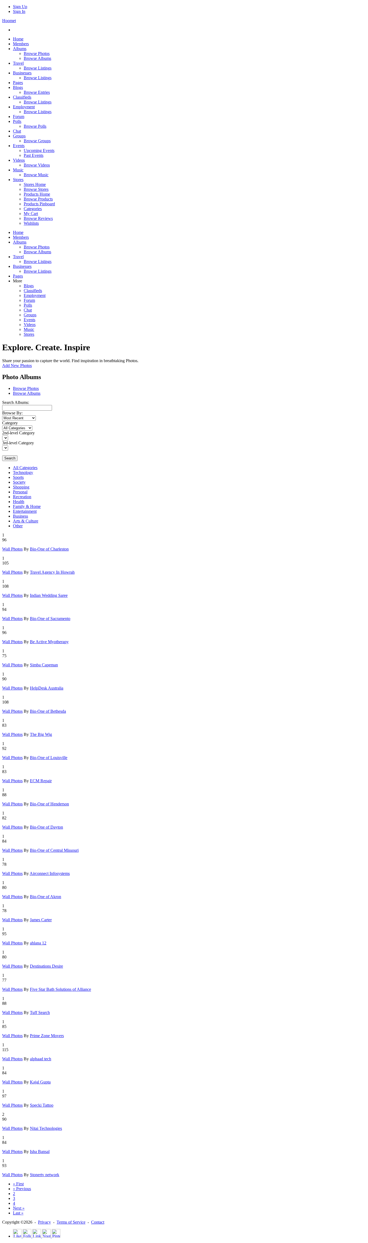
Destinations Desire (46, 966)
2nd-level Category (18, 433)
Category (10, 423)
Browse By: (12, 413)
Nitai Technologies (46, 1128)
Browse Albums (26, 393)
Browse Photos (26, 388)
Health (18, 501)
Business (20, 516)
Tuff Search (40, 1012)
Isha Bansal (40, 1151)
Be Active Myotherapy (49, 641)
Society (19, 482)
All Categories (25, 467)
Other (18, 526)
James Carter (41, 919)
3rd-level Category (18, 443)
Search (9, 458)
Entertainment (25, 511)
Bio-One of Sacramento (50, 618)
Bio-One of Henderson (49, 804)
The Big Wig (41, 734)
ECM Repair (41, 780)
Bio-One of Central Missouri (54, 850)
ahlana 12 (38, 943)
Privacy (44, 1222)
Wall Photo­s (12, 549)
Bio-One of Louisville (48, 757)
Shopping (21, 487)
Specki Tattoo (41, 1105)
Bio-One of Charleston (49, 549)
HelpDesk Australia (46, 688)
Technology (23, 472)
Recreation (22, 496)
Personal (20, 492)
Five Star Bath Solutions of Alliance (60, 989)
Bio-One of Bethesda (48, 711)
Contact (97, 1222)
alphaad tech (40, 1059)
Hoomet (9, 20)
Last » (18, 1213)
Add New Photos (17, 365)
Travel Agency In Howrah (52, 572)
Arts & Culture (25, 521)
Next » (19, 1208)
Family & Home (27, 506)
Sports (18, 477)
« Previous (22, 1188)
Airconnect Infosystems (50, 873)
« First (18, 1184)
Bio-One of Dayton (46, 827)
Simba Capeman (44, 665)
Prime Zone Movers (47, 1035)
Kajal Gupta (40, 1082)
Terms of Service (71, 1222)
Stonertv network (44, 1174)
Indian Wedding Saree (49, 595)
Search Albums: (15, 402)
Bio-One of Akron (45, 896)
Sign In (19, 11)
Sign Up (20, 6)
